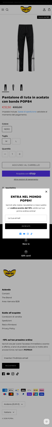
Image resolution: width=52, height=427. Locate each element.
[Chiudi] (46, 191)
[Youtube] (24, 234)
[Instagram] (28, 234)
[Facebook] (20, 234)
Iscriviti (26, 226)
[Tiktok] (31, 234)
